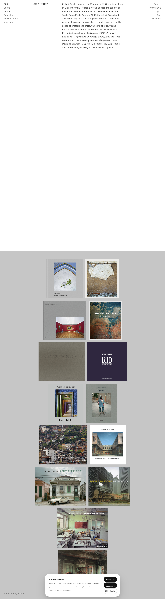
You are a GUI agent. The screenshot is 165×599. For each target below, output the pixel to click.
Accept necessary (110, 585)
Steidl (7, 4)
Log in (158, 11)
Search (157, 4)
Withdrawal (155, 8)
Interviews (9, 22)
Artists (7, 11)
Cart (159, 15)
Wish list (156, 18)
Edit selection (110, 591)
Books (7, 8)
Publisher (9, 15)
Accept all (110, 579)
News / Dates (11, 18)
